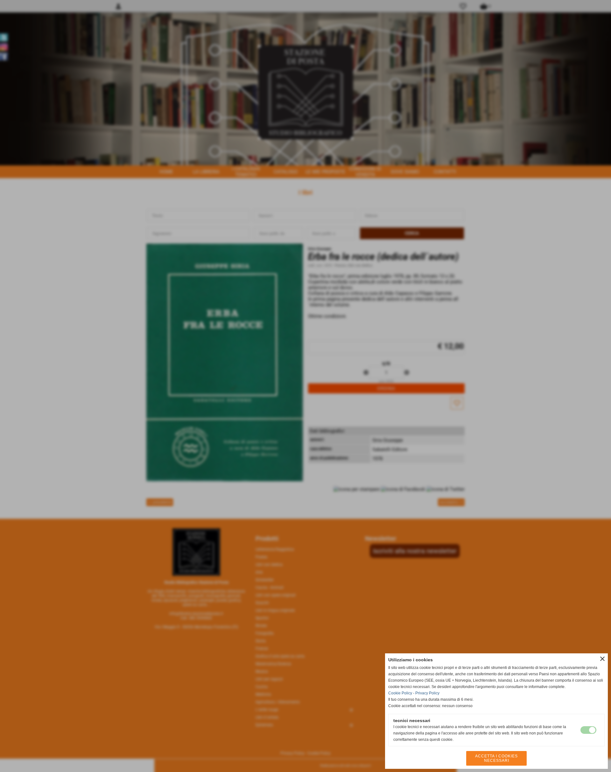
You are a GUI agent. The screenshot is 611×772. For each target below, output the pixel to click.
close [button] (602, 659)
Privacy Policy (427, 693)
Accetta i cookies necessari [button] (496, 758)
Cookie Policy (400, 693)
